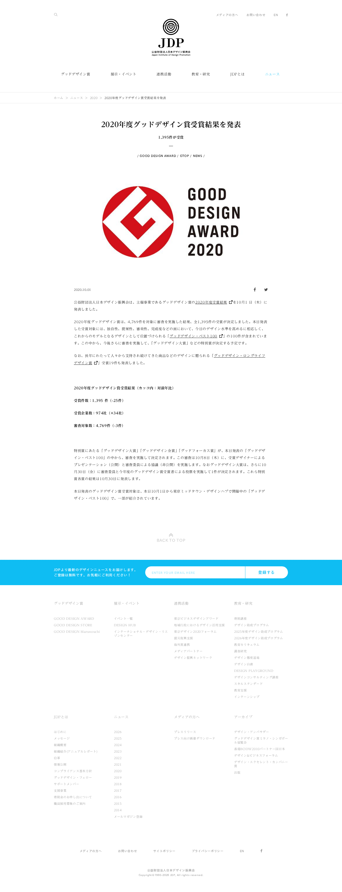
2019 (118, 777)
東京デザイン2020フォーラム (195, 631)
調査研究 (240, 651)
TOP (171, 540)
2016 (118, 796)
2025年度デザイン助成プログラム (258, 631)
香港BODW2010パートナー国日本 (259, 748)
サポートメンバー (66, 783)
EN (276, 14)
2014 (118, 810)
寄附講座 (240, 618)
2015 (118, 803)
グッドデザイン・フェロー (73, 777)
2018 (118, 783)
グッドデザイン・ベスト (193, 336)
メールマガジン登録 (128, 816)
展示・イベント (123, 74)
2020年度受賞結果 (211, 302)
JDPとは (237, 74)
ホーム (58, 97)
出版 (237, 772)
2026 (118, 731)
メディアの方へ (227, 14)
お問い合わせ (255, 14)
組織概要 (60, 744)
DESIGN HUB (125, 625)
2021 (118, 764)
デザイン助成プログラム (251, 625)
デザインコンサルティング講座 (256, 677)
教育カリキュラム (247, 644)
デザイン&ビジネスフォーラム (256, 755)
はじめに (60, 731)
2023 (118, 751)
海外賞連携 (182, 644)
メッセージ (62, 738)
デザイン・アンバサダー (251, 731)
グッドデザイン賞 (75, 74)
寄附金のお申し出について (73, 796)
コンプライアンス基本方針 (73, 770)
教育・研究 (201, 74)
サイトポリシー (164, 850)
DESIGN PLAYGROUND (253, 670)
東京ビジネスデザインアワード (196, 618)
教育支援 (240, 690)
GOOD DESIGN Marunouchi (77, 631)
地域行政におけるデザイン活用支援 (199, 625)
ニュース (272, 74)
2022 (118, 757)
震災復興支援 (183, 638)
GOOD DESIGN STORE (73, 625)
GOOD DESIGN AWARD (158, 155)
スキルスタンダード (248, 683)
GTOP (184, 155)
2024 (118, 744)
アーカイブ (243, 717)
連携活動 (163, 74)
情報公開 (60, 764)
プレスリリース (185, 731)
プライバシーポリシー (208, 850)
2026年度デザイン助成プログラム (258, 638)
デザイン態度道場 (247, 657)
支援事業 (60, 790)
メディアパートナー (188, 651)
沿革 (57, 757)
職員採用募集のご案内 (70, 803)
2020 (94, 97)
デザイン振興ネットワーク (193, 657)
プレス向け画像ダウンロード (194, 738)
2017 (118, 790)
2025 (118, 738)
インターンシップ (247, 696)
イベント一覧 (123, 618)
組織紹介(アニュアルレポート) (76, 751)
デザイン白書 (243, 664)
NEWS (197, 155)
